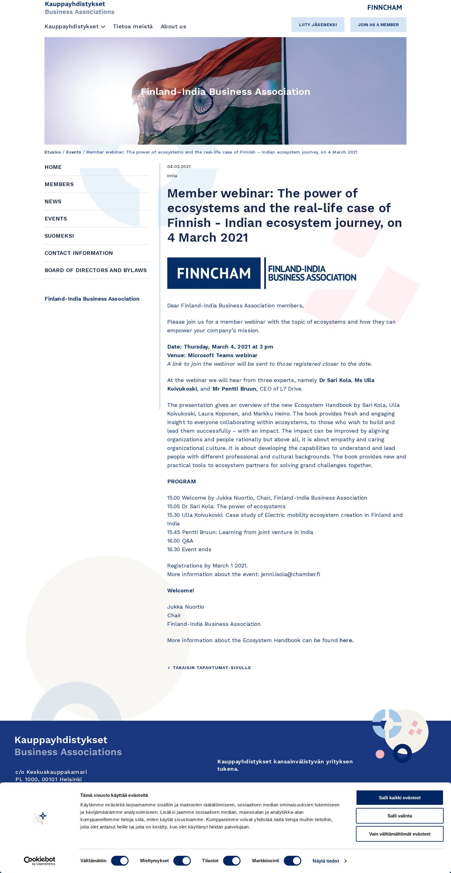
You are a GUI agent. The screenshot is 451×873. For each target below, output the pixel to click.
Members (59, 184)
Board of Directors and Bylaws (95, 270)
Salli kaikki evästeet (400, 797)
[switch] (182, 861)
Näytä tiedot (326, 860)
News (52, 201)
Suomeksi (59, 235)
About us (173, 26)
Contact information (78, 253)
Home (53, 167)
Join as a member (378, 24)
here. (347, 640)
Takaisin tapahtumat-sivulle (212, 667)
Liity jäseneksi (318, 24)
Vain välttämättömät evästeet (399, 833)
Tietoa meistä (133, 26)
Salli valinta (399, 815)
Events (73, 152)
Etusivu (52, 152)
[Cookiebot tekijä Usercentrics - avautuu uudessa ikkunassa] (40, 861)
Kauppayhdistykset (71, 26)
